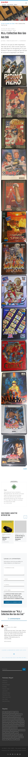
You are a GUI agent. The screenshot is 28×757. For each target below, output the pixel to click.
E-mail (6, 584)
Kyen (4, 40)
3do (4, 712)
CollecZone (4, 680)
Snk (16, 734)
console (13, 714)
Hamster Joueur (5, 688)
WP (9, 750)
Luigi (17, 718)
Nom (6, 579)
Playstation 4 (14, 730)
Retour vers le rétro (6, 697)
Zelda (17, 739)
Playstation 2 (13, 727)
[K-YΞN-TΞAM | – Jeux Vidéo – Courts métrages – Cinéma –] (4, 2)
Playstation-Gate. (6, 695)
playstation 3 (6, 730)
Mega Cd (14, 721)
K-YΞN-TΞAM (10, 748)
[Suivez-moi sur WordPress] (15, 754)
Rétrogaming (6, 734)
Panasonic (5, 727)
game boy (10, 716)
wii (13, 737)
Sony (20, 734)
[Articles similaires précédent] (21, 517)
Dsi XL (4, 716)
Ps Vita (16, 732)
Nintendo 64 (16, 725)
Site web (7, 590)
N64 (23, 723)
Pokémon (22, 730)
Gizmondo (11, 718)
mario (21, 718)
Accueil (2, 23)
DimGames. (4, 682)
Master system (6, 721)
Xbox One (12, 739)
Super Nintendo (7, 737)
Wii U (17, 737)
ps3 (7, 732)
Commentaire (9, 567)
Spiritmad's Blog (5, 701)
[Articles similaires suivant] (25, 517)
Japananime (4, 690)
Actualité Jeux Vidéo (10, 23)
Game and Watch (6, 684)
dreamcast (19, 714)
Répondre (7, 641)
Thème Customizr (22, 750)
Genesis (5, 718)
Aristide (6, 625)
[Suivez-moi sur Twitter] (10, 754)
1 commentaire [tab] (14, 618)
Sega (12, 734)
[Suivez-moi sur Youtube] (17, 754)
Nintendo (9, 725)
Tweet (25, 468)
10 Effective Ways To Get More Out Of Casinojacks (20, 537)
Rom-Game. (5, 699)
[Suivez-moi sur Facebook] (12, 754)
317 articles (8, 503)
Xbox (21, 737)
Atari (16, 712)
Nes (4, 725)
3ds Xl (11, 712)
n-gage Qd (17, 723)
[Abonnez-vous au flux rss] (7, 754)
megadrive (21, 721)
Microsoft (5, 723)
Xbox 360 (5, 739)
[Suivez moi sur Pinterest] (20, 754)
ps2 (4, 732)
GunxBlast (4, 686)
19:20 (15, 627)
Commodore (6, 714)
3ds (7, 712)
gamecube (17, 716)
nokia (22, 725)
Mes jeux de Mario (6, 693)
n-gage (11, 723)
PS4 (11, 732)
